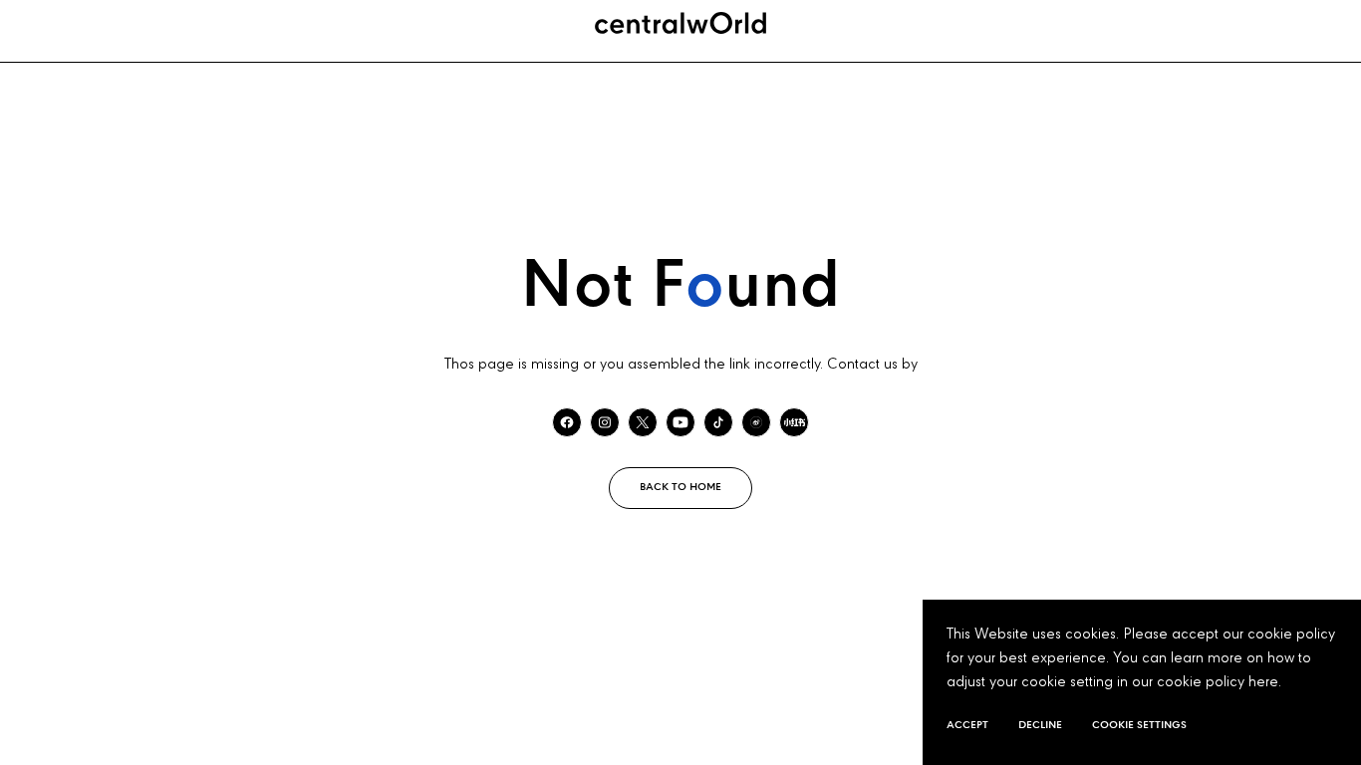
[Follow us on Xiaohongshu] (794, 422)
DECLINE (1040, 725)
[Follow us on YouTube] (680, 422)
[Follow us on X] (643, 422)
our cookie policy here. (1206, 682)
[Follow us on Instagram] (605, 422)
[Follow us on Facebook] (567, 422)
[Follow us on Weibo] (756, 422)
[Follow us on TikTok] (718, 422)
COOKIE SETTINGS (1139, 725)
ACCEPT (967, 725)
